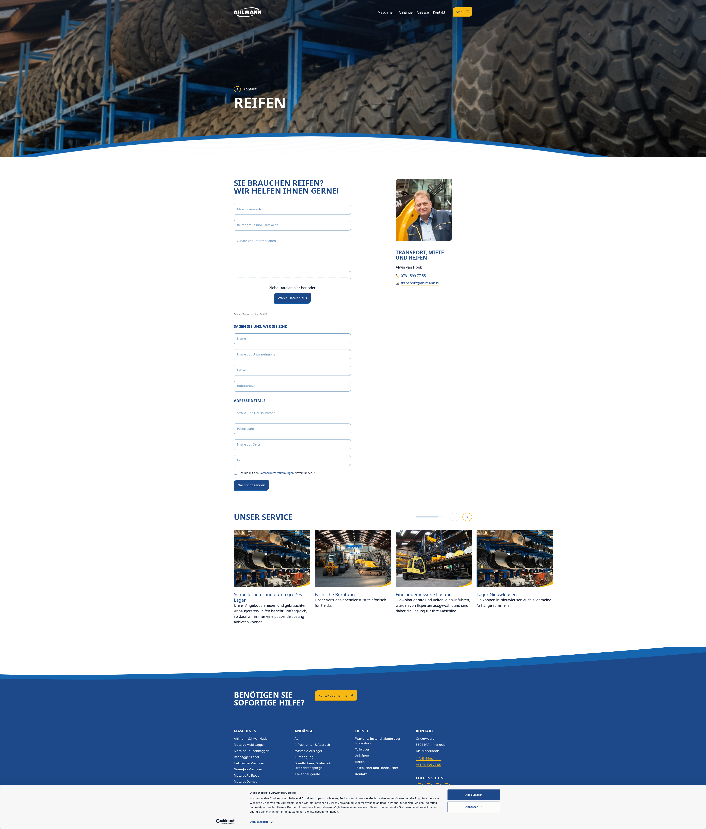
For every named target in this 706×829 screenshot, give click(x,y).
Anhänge (406, 12)
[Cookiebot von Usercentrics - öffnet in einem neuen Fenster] (225, 822)
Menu (460, 12)
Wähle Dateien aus (292, 298)
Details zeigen (259, 821)
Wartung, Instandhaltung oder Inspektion (377, 740)
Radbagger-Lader (246, 757)
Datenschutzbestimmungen (276, 473)
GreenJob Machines (248, 769)
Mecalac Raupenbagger (251, 751)
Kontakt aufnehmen (334, 695)
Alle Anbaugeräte (307, 774)
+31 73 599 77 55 (428, 764)
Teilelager (362, 749)
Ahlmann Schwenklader (251, 738)
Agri (297, 738)
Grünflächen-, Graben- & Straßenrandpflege (313, 765)
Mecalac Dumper (246, 781)
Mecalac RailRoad (246, 775)
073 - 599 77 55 (413, 275)
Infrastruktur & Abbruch (312, 744)
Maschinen (386, 12)
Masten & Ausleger (308, 751)
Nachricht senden (251, 485)
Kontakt (439, 12)
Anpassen (471, 806)
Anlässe (423, 12)
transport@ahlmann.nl (420, 282)
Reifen (360, 762)
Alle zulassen (473, 794)
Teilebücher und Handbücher (376, 768)
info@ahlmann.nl (428, 758)
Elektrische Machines (249, 763)
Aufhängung (304, 757)
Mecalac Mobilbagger (249, 744)
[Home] (247, 12)
